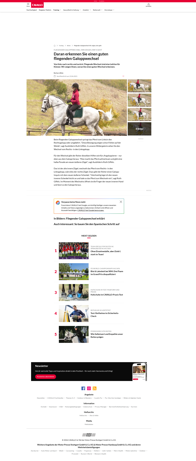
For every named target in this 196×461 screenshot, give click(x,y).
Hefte (95, 1)
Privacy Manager (101, 407)
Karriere (134, 407)
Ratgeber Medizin (45, 10)
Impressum (53, 407)
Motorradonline (131, 451)
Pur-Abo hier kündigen (113, 398)
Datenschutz (87, 407)
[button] (77, 107)
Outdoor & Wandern (84, 398)
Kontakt (44, 407)
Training (56, 10)
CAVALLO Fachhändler (55, 398)
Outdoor (142, 451)
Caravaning (70, 451)
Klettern (97, 451)
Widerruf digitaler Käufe (132, 398)
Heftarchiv (83, 415)
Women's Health (100, 454)
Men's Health (118, 451)
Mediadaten (89, 424)
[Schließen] (121, 202)
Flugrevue (87, 451)
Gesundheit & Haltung (71, 10)
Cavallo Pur (98, 398)
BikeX (61, 451)
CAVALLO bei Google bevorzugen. (90, 210)
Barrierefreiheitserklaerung (119, 407)
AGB (61, 407)
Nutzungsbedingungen (73, 407)
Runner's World (86, 454)
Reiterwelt (96, 10)
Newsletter (41, 398)
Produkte (101, 1)
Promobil (75, 454)
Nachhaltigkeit (32, 10)
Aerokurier (35, 451)
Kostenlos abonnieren (45, 376)
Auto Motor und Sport (49, 451)
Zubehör (86, 10)
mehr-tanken (106, 451)
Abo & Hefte (94, 415)
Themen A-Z (70, 398)
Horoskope (108, 10)
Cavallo (79, 451)
